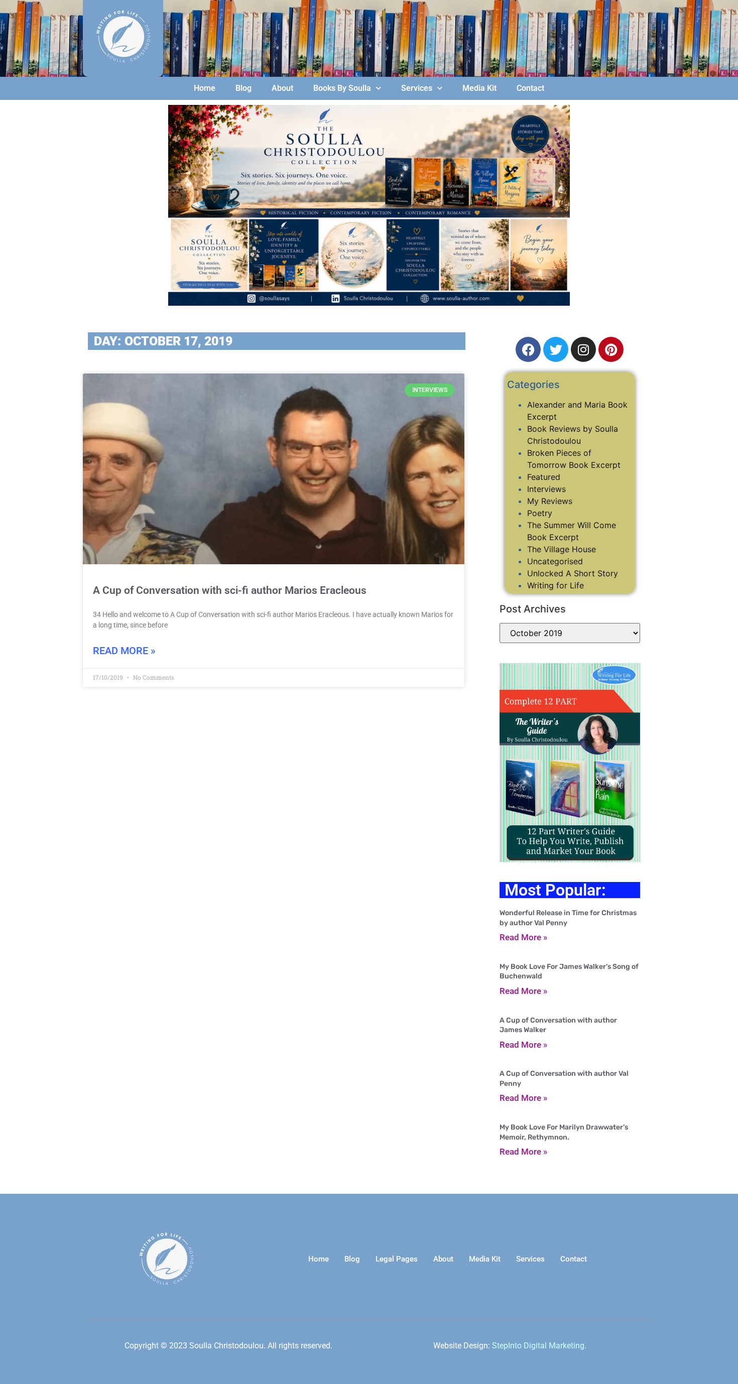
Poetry (539, 513)
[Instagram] (583, 349)
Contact (530, 88)
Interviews (546, 489)
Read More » (124, 651)
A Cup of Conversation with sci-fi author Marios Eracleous (229, 590)
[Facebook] (528, 349)
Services (416, 88)
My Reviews (549, 501)
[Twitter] (555, 349)
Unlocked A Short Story (572, 573)
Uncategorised (555, 561)
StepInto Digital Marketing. (539, 1345)
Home (204, 88)
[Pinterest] (611, 349)
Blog (243, 88)
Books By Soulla (342, 88)
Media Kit (479, 88)
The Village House (561, 549)
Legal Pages (397, 1259)
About (282, 88)
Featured (543, 477)
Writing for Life (555, 585)
